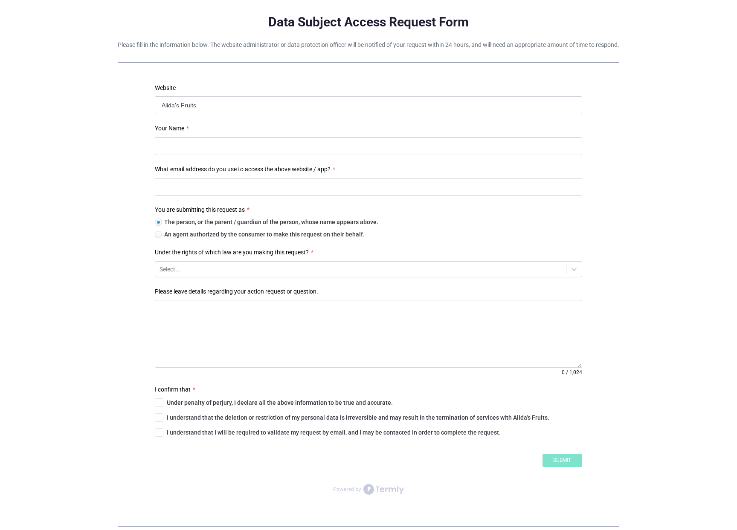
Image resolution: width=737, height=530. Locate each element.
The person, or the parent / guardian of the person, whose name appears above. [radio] (271, 222)
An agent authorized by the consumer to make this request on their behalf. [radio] (264, 234)
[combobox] (160, 269)
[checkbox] (368, 402)
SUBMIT (562, 460)
